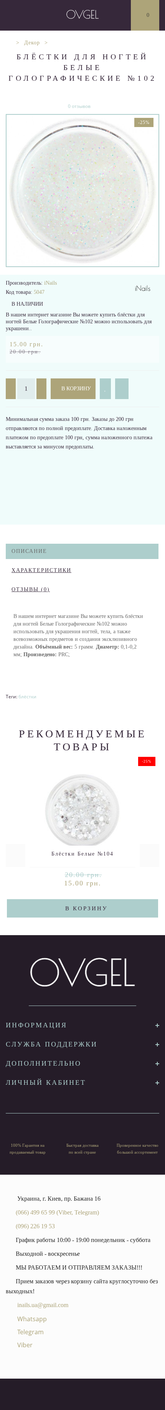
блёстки (27, 696)
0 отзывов (79, 106)
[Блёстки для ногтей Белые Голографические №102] (82, 190)
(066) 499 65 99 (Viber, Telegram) (57, 1212)
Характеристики (41, 570)
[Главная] (9, 43)
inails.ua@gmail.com (42, 1305)
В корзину (75, 388)
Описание (29, 551)
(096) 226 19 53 (35, 1226)
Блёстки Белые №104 (82, 854)
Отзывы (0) (31, 589)
